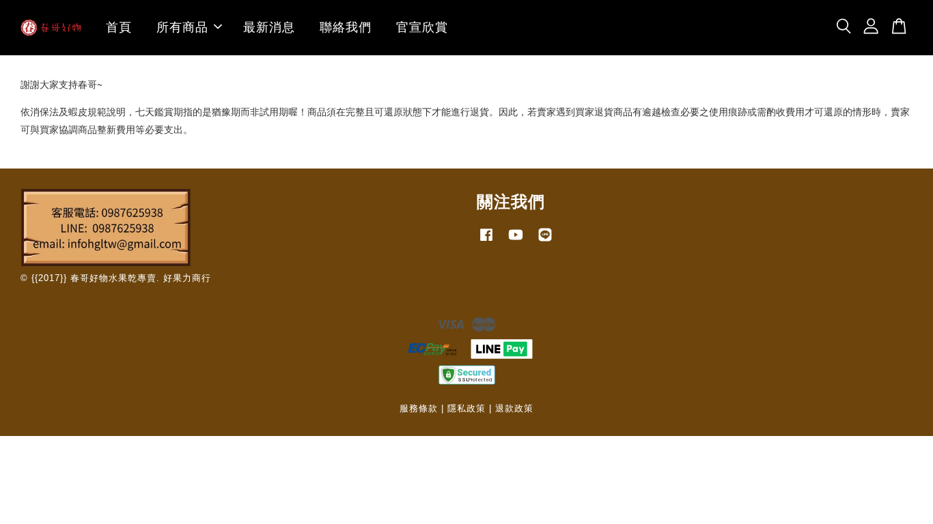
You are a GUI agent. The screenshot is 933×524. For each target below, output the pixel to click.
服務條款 (419, 408)
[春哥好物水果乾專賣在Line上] (545, 241)
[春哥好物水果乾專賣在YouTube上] (515, 241)
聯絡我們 (346, 27)
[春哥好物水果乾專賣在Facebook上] (486, 241)
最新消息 (269, 27)
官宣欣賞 (422, 27)
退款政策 (514, 408)
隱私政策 (466, 408)
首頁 (119, 27)
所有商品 (182, 27)
